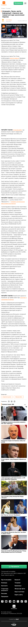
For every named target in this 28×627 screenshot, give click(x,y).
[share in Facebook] (9, 401)
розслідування (14, 58)
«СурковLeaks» (17, 130)
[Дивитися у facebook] (2, 601)
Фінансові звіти (20, 588)
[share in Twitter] (11, 401)
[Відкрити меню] (25, 3)
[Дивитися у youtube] (14, 601)
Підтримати (18, 3)
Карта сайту (19, 594)
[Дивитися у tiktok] (22, 601)
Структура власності (4, 589)
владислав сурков (7, 396)
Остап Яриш (9, 19)
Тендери (17, 582)
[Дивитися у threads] (26, 601)
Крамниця (18, 585)
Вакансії (17, 579)
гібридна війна (18, 396)
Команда (4, 582)
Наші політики (19, 591)
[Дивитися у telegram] (10, 601)
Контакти (4, 585)
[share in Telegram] (14, 401)
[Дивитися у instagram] (6, 601)
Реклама (4, 593)
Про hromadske (6, 579)
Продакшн (4, 596)
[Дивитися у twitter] (18, 601)
